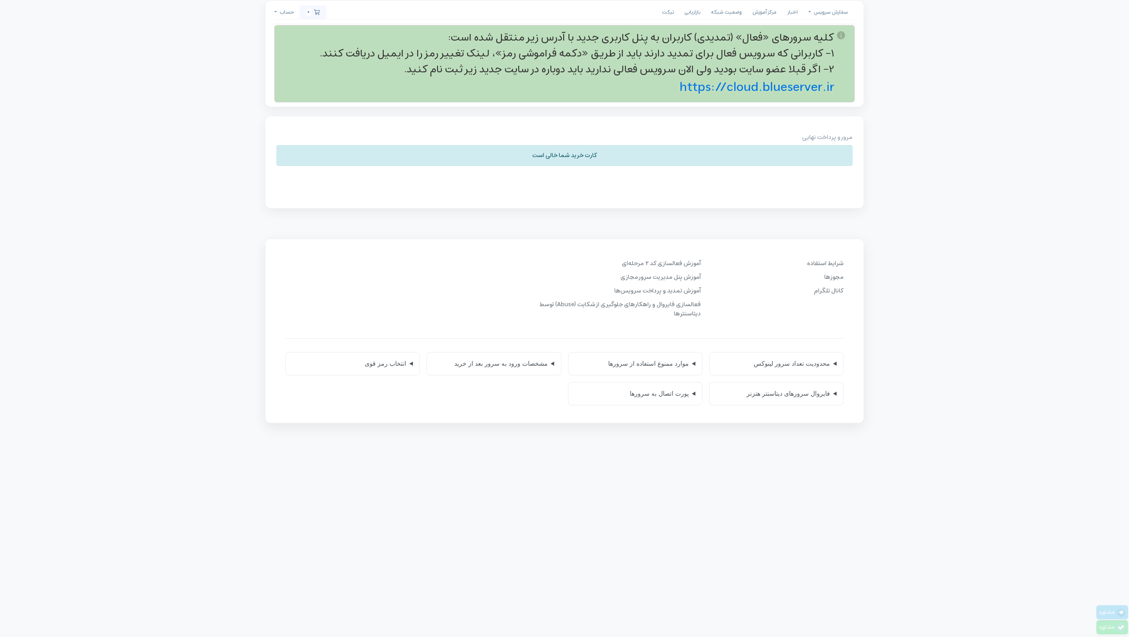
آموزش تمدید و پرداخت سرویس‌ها (657, 290)
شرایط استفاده (825, 263)
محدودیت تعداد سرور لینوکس (792, 363)
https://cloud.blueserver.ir (757, 87)
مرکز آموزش (764, 12)
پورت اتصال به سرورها (659, 393)
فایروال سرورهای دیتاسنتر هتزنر (788, 393)
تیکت (668, 12)
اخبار (792, 12)
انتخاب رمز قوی (385, 363)
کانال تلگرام (829, 290)
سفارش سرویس (830, 12)
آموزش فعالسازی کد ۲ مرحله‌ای (661, 263)
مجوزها (834, 277)
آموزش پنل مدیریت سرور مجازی (661, 277)
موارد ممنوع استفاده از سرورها (648, 363)
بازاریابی (692, 12)
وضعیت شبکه (726, 12)
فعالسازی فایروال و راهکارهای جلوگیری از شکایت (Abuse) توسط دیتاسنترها (620, 309)
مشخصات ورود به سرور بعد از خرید (501, 363)
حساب (286, 12)
